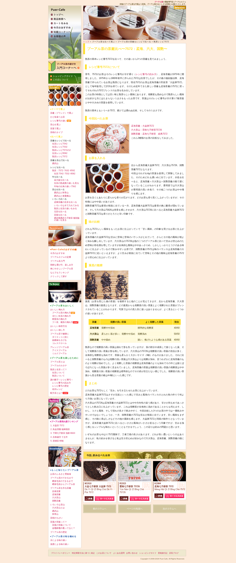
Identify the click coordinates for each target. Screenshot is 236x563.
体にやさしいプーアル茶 (61, 268)
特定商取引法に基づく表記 (83, 553)
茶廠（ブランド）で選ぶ (61, 113)
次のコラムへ (169, 508)
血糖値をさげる (59, 340)
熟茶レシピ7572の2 (61, 150)
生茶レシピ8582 (59, 153)
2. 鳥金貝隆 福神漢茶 (60, 429)
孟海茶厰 (56, 494)
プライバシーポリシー (60, 553)
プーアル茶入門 (57, 261)
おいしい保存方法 (58, 326)
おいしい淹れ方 (57, 309)
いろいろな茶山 (57, 504)
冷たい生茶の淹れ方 (61, 316)
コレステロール (59, 343)
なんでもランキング (59, 272)
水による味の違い (58, 540)
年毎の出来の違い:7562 (65, 186)
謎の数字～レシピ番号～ (61, 380)
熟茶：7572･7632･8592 (63, 170)
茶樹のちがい (56, 518)
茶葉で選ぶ (55, 128)
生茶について (58, 372)
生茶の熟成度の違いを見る (66, 183)
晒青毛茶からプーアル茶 (63, 484)
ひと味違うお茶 (57, 117)
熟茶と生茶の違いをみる (65, 208)
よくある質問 (119, 553)
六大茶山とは (58, 508)
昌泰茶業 (56, 491)
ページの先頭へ (135, 508)
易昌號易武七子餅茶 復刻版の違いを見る (66, 219)
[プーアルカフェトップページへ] (63, 9)
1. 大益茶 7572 (57, 425)
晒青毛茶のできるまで (62, 481)
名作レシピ (57, 389)
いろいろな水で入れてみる (66, 205)
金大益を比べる (61, 180)
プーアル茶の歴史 (58, 532)
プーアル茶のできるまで (61, 478)
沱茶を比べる (60, 211)
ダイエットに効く (60, 337)
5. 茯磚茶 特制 (57, 441)
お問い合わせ (132, 553)
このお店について (103, 553)
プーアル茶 (158, 2)
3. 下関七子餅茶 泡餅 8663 (62, 433)
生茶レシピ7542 (59, 144)
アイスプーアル (59, 350)
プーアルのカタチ (58, 365)
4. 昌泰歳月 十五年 (59, 437)
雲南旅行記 (162, 553)
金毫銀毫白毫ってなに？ (63, 528)
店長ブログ (174, 553)
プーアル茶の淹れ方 (61, 312)
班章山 (55, 514)
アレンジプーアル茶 (59, 347)
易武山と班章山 (61, 192)
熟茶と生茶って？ (58, 369)
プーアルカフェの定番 (60, 257)
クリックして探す (58, 276)
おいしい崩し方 (57, 330)
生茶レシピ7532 (59, 147)
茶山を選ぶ (55, 124)
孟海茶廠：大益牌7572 (142, 126)
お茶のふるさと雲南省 (60, 474)
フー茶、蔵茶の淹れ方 (62, 322)
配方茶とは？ (56, 393)
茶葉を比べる (60, 215)
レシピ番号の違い (58, 121)
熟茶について (58, 376)
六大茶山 (56, 497)
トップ (86, 42)
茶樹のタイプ (56, 132)
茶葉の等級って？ (58, 522)
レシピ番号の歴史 (60, 386)
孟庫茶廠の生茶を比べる (65, 202)
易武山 (55, 163)
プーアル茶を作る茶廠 (60, 488)
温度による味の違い (59, 544)
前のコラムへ (99, 508)
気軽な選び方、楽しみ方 (61, 265)
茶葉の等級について (61, 525)
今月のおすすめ (57, 253)
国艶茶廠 (56, 501)
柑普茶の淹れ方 (59, 319)
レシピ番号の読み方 (146, 74)
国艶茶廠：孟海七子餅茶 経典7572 (149, 134)
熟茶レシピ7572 (59, 156)
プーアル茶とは (57, 362)
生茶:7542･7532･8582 (64, 173)
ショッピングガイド (147, 553)
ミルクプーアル (59, 353)
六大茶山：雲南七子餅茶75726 (146, 130)
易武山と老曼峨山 (62, 196)
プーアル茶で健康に (59, 334)
